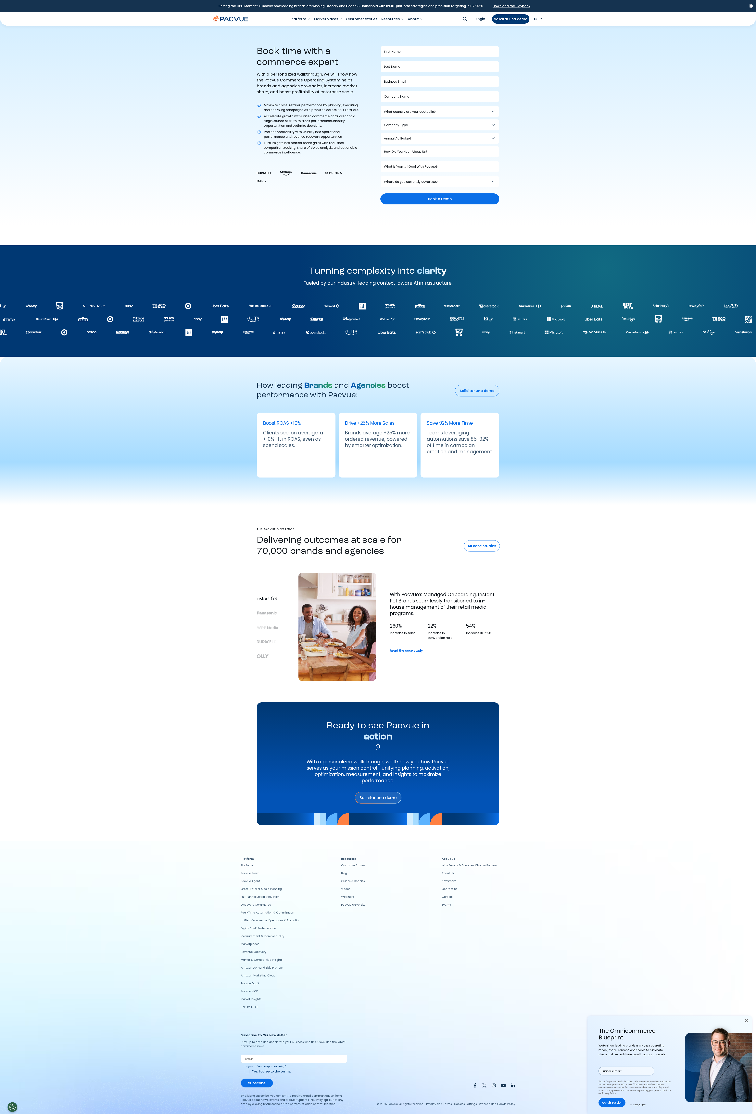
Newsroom (449, 881)
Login (480, 19)
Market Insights (251, 999)
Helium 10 (247, 1007)
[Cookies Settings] (12, 1107)
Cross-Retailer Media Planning (261, 889)
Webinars (347, 897)
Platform (247, 865)
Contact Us (449, 889)
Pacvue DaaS (250, 983)
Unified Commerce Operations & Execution (270, 920)
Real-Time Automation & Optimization (267, 912)
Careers (447, 897)
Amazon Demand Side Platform (262, 968)
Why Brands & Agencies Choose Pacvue (469, 865)
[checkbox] (294, 1071)
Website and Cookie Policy (497, 1104)
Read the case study (406, 650)
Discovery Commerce (256, 905)
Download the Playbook (511, 6)
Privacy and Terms (439, 1104)
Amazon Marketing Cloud (258, 975)
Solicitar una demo (510, 19)
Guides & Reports (353, 881)
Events (446, 905)
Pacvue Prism (250, 873)
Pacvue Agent (250, 881)
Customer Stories (361, 19)
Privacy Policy (609, 1093)
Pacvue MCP (249, 991)
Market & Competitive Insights (262, 960)
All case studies (482, 545)
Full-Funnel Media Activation (260, 897)
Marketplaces (250, 944)
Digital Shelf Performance (258, 928)
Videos (345, 889)
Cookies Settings (465, 1104)
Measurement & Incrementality (262, 936)
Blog (344, 873)
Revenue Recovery (253, 952)
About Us (448, 873)
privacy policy (276, 1066)
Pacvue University (353, 905)
